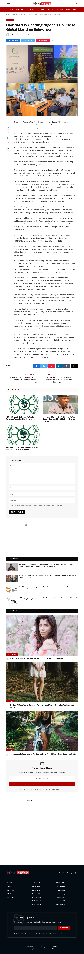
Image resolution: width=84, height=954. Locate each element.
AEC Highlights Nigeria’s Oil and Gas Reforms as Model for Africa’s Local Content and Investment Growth (48, 599)
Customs (76, 9)
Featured (10, 701)
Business (40, 9)
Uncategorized (12, 654)
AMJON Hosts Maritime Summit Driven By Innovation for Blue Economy (22, 448)
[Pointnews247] (42, 3)
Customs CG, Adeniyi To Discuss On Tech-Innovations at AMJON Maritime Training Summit (60, 419)
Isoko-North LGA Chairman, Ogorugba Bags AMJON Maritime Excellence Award (24, 379)
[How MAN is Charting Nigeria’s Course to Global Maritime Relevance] (42, 116)
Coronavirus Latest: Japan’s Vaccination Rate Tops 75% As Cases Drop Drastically (43, 754)
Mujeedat (15, 35)
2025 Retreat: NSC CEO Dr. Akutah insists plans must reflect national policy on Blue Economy (59, 379)
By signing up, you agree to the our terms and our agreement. (43, 789)
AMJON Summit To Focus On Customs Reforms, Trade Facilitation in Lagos (21, 418)
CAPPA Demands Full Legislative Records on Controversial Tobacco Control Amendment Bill (46, 588)
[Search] (76, 3)
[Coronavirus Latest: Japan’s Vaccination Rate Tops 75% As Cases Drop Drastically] (42, 731)
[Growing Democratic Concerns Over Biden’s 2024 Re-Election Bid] (42, 635)
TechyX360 (53, 947)
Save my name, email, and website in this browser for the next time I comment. (36, 506)
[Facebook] (8, 127)
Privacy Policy (55, 789)
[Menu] (8, 3)
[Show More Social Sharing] (53, 40)
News (11, 9)
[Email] (8, 148)
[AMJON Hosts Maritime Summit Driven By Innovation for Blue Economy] (23, 435)
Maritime (30, 9)
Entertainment (63, 9)
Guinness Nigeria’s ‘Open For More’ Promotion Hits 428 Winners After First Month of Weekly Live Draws (47, 577)
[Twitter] (8, 133)
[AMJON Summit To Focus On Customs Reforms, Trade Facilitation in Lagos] (23, 404)
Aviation (50, 9)
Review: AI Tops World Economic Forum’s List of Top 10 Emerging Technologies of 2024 (43, 706)
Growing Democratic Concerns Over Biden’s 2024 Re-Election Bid (36, 658)
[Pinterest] (8, 143)
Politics (19, 9)
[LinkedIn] (8, 138)
